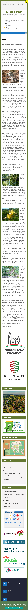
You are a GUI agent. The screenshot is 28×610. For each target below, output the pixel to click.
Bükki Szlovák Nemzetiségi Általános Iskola (14, 494)
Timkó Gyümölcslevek (9, 467)
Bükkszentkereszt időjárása (10, 497)
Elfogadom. (7, 607)
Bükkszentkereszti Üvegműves (11, 503)
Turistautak (6, 500)
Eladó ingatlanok (9, 2)
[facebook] (14, 8)
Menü (2, 33)
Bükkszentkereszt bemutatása (11, 491)
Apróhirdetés (17, 2)
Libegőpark (7, 506)
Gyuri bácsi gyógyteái (9, 464)
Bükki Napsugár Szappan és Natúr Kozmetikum (12, 474)
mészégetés (5, 129)
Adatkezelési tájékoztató (8, 4)
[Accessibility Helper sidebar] (26, 1)
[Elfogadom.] (26, 605)
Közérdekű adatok (19, 4)
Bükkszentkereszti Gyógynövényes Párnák (14, 470)
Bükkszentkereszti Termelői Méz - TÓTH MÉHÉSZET (13, 478)
